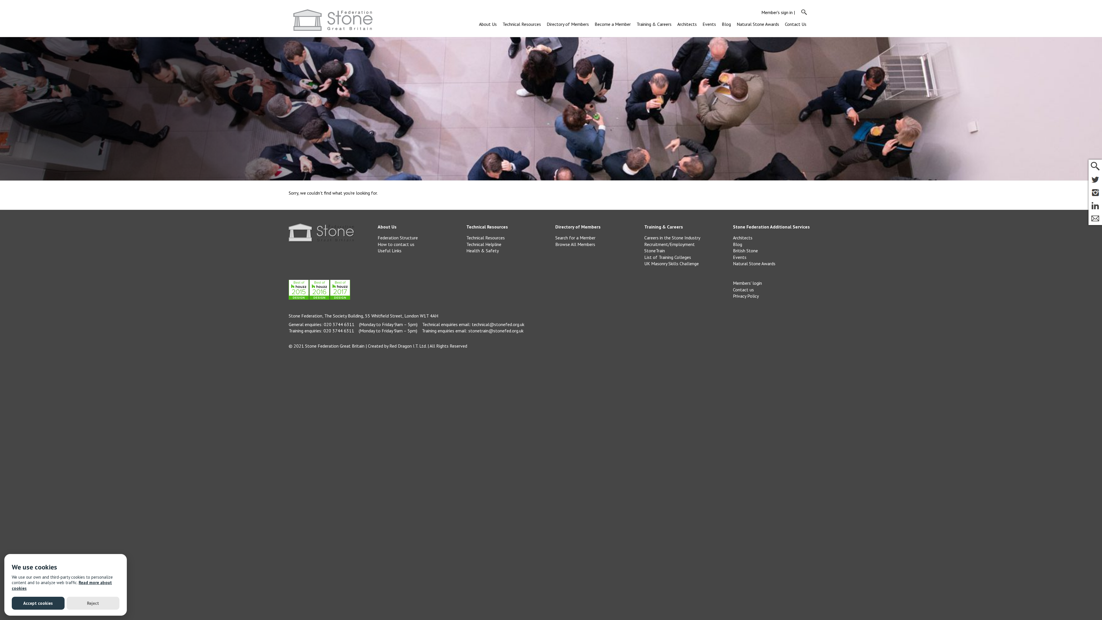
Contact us (743, 289)
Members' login (747, 283)
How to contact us (396, 244)
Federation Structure (398, 238)
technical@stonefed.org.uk (498, 324)
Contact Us (795, 24)
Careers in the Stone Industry (672, 238)
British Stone (745, 250)
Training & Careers (654, 24)
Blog (726, 24)
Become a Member (613, 24)
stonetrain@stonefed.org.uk (495, 331)
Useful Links (389, 250)
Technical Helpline (483, 244)
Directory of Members (568, 24)
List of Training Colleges (667, 257)
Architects (687, 24)
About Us (488, 24)
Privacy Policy (746, 296)
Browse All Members (575, 244)
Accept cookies (38, 603)
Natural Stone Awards (758, 24)
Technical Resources (522, 24)
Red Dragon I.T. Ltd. (407, 346)
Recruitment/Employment (669, 244)
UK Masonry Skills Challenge (671, 263)
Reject (93, 603)
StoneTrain (654, 250)
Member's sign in (777, 12)
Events (709, 24)
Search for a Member (575, 238)
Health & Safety (482, 250)
